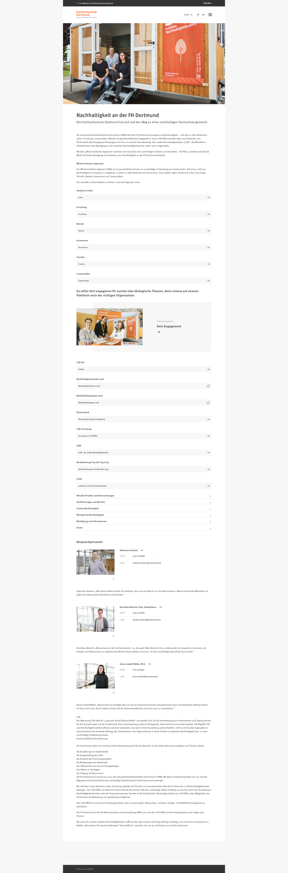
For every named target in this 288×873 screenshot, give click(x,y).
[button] (144, 496)
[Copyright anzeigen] (113, 579)
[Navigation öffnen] (210, 15)
